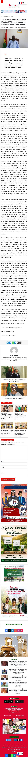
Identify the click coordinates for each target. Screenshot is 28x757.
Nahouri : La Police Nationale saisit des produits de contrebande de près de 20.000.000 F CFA (20, 416)
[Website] (14, 362)
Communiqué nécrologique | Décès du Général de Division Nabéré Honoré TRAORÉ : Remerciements (18, 671)
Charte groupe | (16, 708)
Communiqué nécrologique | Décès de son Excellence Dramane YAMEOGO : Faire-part (18, 677)
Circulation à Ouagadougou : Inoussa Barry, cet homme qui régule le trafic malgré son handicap (7, 416)
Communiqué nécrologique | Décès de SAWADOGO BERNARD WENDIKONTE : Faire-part (18, 684)
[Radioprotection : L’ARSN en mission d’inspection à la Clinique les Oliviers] (7, 425)
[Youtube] (12, 740)
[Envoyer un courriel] (7, 27)
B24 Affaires (13, 751)
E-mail (2, 467)
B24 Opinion (4, 27)
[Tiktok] (18, 740)
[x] (9, 740)
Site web (3, 473)
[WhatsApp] (13, 343)
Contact (21, 708)
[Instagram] (17, 755)
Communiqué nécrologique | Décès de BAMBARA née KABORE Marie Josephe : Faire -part (18, 690)
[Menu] (1, 6)
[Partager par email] (18, 343)
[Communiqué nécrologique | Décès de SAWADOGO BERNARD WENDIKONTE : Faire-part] (4, 684)
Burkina (12, 16)
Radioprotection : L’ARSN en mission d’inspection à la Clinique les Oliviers (7, 432)
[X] (9, 755)
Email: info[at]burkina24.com (14, 712)
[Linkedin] (14, 755)
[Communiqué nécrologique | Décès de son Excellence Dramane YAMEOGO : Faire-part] (4, 677)
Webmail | (14, 709)
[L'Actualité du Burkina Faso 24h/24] (14, 6)
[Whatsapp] (12, 755)
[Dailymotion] (21, 740)
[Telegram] (15, 343)
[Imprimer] (20, 343)
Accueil (4, 16)
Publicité (9, 709)
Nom (2, 461)
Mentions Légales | (9, 708)
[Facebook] (6, 755)
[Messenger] (10, 343)
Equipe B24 (18, 709)
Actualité (8, 16)
